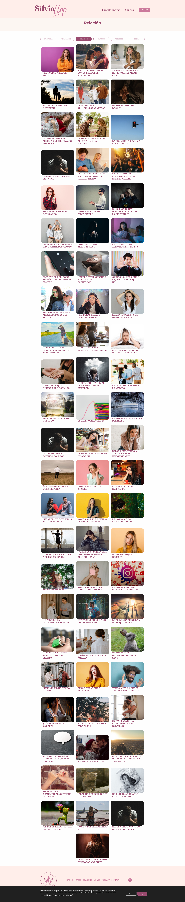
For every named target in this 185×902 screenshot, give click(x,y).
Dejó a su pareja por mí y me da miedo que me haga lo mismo (92, 176)
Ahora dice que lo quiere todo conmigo (56, 386)
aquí (71, 895)
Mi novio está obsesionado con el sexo (124, 655)
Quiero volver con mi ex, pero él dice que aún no (127, 279)
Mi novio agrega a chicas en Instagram (125, 588)
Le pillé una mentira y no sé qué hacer (126, 621)
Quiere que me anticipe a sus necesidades (57, 555)
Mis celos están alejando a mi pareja (125, 245)
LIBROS (97, 880)
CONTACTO (116, 880)
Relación (84, 39)
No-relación (66, 39)
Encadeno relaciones (91, 421)
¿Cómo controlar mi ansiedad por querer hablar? (56, 758)
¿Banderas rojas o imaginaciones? (89, 316)
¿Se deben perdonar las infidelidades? (57, 828)
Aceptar (142, 894)
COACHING (87, 880)
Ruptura (101, 39)
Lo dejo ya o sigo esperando (122, 487)
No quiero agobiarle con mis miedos (125, 795)
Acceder (144, 10)
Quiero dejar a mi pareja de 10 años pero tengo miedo (56, 350)
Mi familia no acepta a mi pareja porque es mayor (56, 315)
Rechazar (131, 894)
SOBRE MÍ (68, 880)
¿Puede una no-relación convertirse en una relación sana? (92, 554)
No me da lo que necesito (122, 555)
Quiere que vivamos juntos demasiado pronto (55, 655)
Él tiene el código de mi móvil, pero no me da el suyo (57, 279)
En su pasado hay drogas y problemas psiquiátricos (124, 211)
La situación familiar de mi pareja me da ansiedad (91, 385)
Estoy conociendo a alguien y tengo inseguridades (124, 453)
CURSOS (77, 880)
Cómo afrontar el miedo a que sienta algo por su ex (58, 141)
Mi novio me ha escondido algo (122, 520)
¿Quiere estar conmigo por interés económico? (92, 279)
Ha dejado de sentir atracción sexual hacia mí (92, 350)
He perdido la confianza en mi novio (57, 621)
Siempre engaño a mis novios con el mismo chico (125, 73)
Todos (136, 39)
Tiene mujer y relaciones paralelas (91, 106)
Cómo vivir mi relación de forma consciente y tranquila (127, 758)
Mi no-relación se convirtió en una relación (123, 723)
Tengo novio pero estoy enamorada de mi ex (92, 860)
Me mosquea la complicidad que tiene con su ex (57, 794)
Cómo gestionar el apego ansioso (89, 245)
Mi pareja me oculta (55, 590)
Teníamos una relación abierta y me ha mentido (92, 141)
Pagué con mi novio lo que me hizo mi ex (126, 828)
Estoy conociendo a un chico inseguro (92, 621)
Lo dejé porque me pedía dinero (89, 212)
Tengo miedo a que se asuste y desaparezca (125, 689)
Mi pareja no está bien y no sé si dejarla (57, 520)
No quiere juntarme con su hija (55, 106)
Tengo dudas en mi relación (89, 689)
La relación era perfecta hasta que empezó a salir (124, 176)
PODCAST (106, 880)
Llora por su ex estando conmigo (53, 454)
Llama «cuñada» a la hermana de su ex (124, 316)
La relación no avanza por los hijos (126, 142)
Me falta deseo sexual (91, 761)
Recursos (119, 39)
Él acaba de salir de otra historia (55, 487)
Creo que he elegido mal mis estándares (125, 351)
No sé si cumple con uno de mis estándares (92, 520)
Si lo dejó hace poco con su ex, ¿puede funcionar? (90, 73)
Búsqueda (48, 39)
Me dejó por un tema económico (55, 212)
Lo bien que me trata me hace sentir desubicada (58, 245)
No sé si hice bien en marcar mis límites (90, 588)
